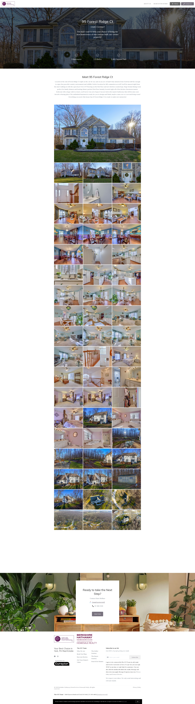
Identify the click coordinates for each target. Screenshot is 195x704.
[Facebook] (54, 656)
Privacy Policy (137, 687)
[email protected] (98, 602)
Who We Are (81, 651)
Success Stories (82, 657)
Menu (176, 4)
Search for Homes (161, 4)
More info (124, 701)
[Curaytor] (61, 665)
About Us (147, 4)
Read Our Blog (82, 654)
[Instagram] (57, 656)
